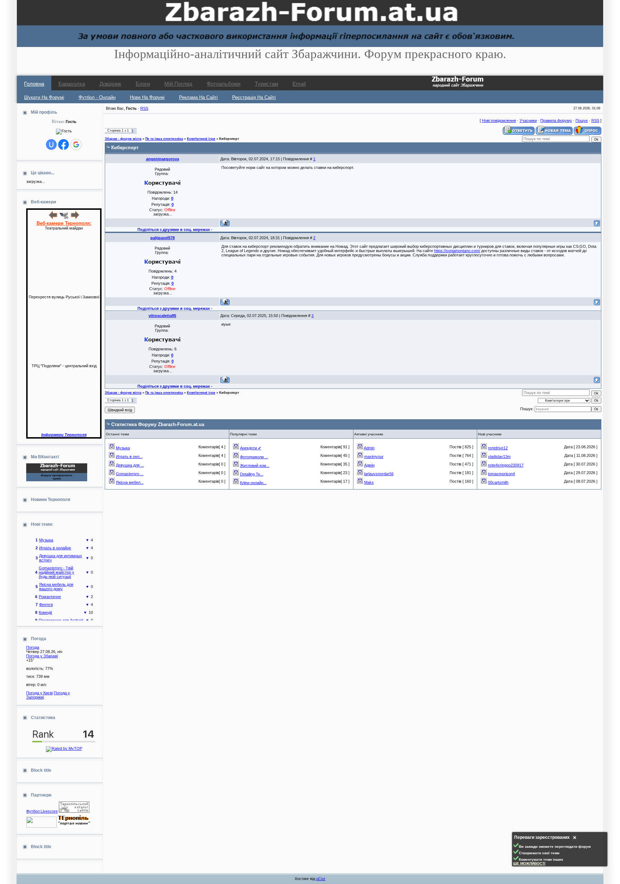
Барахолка (71, 84)
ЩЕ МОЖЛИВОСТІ (529, 863)
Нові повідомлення (499, 120)
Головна (34, 84)
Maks (369, 482)
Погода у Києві (39, 693)
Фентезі (46, 599)
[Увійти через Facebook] (63, 144)
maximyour (374, 456)
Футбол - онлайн (97, 97)
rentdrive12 (498, 448)
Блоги (143, 84)
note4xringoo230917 (505, 465)
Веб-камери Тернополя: (64, 223)
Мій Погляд (178, 84)
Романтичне (50, 592)
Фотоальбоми (223, 84)
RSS (144, 108)
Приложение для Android (61, 615)
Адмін (369, 465)
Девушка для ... (130, 465)
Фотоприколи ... (254, 457)
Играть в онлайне (55, 543)
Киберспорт (229, 139)
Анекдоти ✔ (250, 448)
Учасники (528, 120)
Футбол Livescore (42, 811)
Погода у (42, 656)
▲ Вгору (14, 13)
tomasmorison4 (501, 474)
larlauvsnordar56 (379, 474)
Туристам (266, 84)
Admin (369, 448)
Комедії (45, 607)
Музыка (46, 535)
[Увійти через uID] (51, 144)
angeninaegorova (162, 159)
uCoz (320, 878)
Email (299, 84)
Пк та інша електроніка (164, 139)
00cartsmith (498, 482)
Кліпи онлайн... (253, 483)
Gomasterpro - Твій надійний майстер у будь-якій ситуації (56, 567)
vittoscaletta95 (162, 315)
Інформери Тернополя (63, 434)
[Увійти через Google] (76, 144)
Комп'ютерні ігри (201, 139)
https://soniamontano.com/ (457, 251)
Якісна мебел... (130, 482)
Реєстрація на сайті (254, 97)
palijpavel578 (162, 238)
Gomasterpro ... (130, 474)
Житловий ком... (254, 465)
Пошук (582, 120)
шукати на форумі (44, 97)
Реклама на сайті (198, 97)
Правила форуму (556, 120)
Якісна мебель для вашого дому (56, 581)
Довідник (110, 84)
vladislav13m (499, 456)
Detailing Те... (251, 474)
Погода (32, 647)
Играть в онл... (129, 456)
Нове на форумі (147, 97)
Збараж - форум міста (123, 139)
